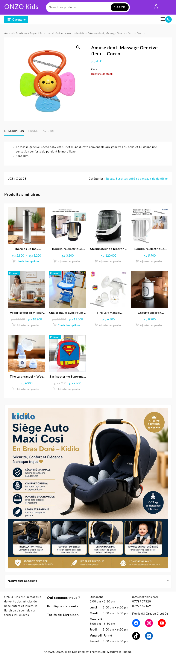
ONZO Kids (21, 6)
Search (119, 7)
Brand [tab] (33, 131)
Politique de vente (63, 606)
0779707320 (141, 601)
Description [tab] (14, 131)
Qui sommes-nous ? (63, 597)
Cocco (95, 69)
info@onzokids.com (145, 597)
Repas (34, 33)
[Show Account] (156, 7)
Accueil (9, 33)
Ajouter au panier (69, 261)
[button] (78, 47)
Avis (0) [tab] (48, 131)
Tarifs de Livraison (63, 615)
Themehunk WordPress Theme (111, 651)
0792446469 (141, 606)
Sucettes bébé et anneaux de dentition (63, 33)
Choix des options (28, 261)
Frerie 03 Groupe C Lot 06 (150, 613)
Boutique (22, 33)
